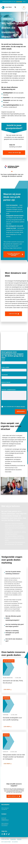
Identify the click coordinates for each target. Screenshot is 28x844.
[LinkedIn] (4, 834)
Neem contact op (4, 823)
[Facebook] (6, 834)
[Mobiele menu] (24, 7)
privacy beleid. (21, 406)
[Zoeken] (15, 7)
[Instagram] (2, 834)
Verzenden (21, 411)
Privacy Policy (13, 839)
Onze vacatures (4, 825)
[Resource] (14, 667)
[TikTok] (9, 834)
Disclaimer (19, 839)
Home (2, 14)
